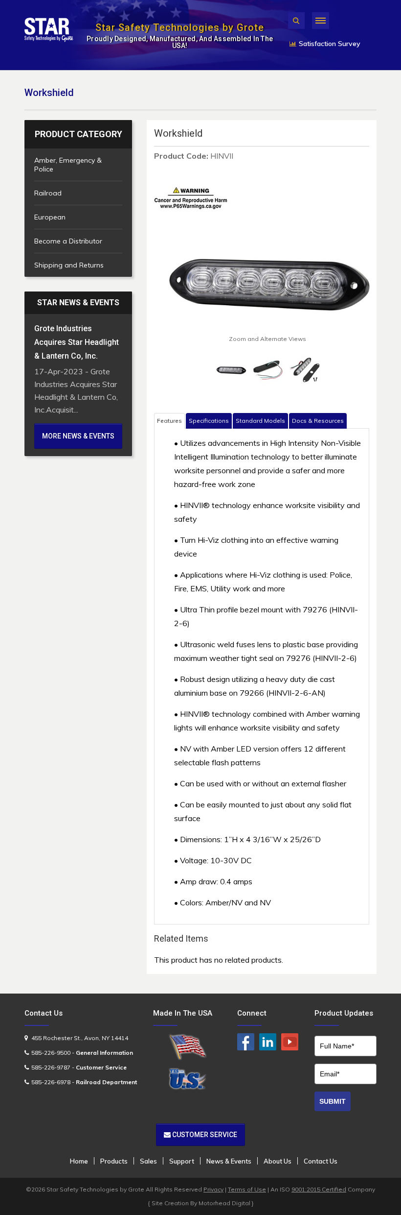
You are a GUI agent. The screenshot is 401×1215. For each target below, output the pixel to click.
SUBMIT (332, 1101)
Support (181, 1161)
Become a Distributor (68, 241)
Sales (148, 1161)
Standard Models (260, 420)
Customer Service (204, 1135)
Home (79, 1161)
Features (169, 420)
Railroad (48, 193)
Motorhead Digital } (226, 1203)
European (50, 217)
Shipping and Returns (69, 265)
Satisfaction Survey (329, 43)
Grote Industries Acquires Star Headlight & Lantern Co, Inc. (76, 342)
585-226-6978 (50, 1082)
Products (114, 1161)
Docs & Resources (318, 420)
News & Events (228, 1161)
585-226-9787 (50, 1067)
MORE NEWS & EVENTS (78, 436)
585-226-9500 (50, 1052)
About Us (277, 1161)
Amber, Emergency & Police (68, 164)
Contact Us (320, 1161)
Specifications (209, 420)
